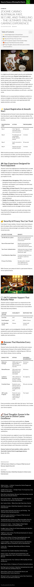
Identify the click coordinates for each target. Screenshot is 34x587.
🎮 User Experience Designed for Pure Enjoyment (15, 36)
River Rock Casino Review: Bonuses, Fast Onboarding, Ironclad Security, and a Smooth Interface (17, 494)
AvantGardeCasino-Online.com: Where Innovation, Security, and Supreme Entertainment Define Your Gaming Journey (16, 520)
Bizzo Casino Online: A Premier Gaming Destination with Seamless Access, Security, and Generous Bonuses (15, 538)
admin (15, 26)
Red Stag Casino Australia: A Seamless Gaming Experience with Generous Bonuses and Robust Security (17, 567)
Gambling (3, 8)
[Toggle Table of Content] (29, 32)
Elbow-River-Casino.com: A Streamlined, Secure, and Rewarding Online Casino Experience (14, 572)
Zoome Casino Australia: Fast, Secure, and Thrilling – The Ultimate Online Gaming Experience (15, 511)
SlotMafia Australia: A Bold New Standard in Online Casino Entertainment (16, 472)
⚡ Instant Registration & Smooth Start (13, 34)
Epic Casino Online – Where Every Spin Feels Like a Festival (16, 503)
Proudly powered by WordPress (8, 585)
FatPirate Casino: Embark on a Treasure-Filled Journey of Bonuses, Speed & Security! (15, 464)
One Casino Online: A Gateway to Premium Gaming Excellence (17, 564)
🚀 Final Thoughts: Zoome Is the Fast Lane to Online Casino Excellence (16, 45)
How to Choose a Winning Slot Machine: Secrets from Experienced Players (13, 2)
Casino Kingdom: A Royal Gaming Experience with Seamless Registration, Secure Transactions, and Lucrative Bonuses (16, 542)
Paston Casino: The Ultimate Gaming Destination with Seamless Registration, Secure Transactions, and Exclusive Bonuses (15, 555)
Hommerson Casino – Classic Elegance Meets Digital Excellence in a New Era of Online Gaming (14, 524)
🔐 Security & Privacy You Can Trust (12, 38)
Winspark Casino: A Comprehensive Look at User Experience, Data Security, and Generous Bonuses (16, 576)
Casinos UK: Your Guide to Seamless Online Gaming (14, 550)
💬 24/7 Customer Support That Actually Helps (15, 40)
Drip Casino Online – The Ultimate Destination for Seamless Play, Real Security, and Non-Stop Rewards (16, 499)
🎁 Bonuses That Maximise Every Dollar (13, 42)
